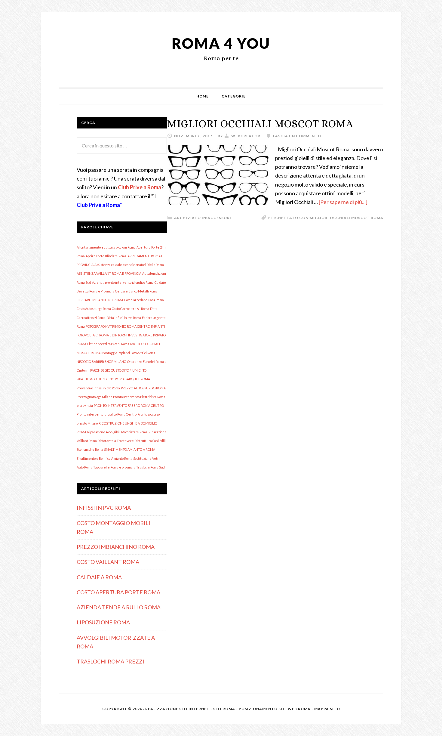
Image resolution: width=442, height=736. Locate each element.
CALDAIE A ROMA (99, 577)
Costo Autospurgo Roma (94, 309)
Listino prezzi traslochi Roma (108, 344)
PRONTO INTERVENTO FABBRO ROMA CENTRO (129, 405)
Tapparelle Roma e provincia (114, 467)
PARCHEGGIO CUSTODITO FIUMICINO (118, 370)
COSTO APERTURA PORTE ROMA (118, 592)
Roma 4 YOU (221, 43)
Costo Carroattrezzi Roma (130, 309)
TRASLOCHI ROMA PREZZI (110, 661)
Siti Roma (224, 709)
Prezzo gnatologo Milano (94, 397)
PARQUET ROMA (137, 379)
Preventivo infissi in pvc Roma (98, 388)
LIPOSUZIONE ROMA (103, 622)
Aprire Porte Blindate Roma (106, 256)
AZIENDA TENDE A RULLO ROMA (119, 607)
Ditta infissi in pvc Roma (123, 318)
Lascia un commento (297, 136)
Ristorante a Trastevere (116, 441)
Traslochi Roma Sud (150, 467)
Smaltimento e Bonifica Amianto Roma (104, 458)
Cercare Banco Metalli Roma (136, 291)
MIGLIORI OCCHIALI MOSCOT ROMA (260, 123)
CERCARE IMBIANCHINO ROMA (100, 300)
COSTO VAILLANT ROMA (108, 561)
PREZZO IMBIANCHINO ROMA (116, 546)
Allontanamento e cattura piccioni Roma (106, 247)
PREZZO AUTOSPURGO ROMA (143, 388)
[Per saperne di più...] (343, 202)
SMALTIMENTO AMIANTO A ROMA (129, 449)
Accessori (219, 217)
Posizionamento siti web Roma (275, 709)
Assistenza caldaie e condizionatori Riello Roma (129, 265)
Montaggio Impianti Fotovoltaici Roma (128, 353)
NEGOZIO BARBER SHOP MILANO (101, 361)
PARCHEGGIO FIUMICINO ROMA (100, 379)
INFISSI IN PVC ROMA (104, 507)
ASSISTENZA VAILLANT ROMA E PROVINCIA (109, 273)
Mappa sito (327, 709)
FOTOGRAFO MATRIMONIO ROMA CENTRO (118, 326)
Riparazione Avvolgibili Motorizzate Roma (117, 432)
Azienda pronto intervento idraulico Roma (123, 282)
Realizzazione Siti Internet (177, 709)
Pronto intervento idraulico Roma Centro (107, 414)
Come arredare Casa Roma (144, 300)
